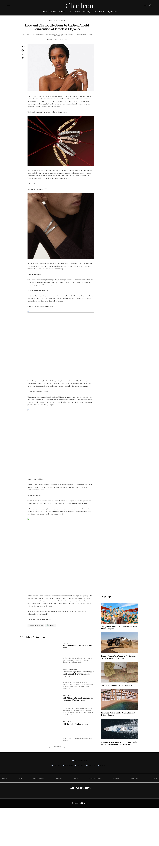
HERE (49, 619)
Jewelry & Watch (54, 20)
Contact (75, 778)
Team (20, 778)
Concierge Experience (95, 778)
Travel (44, 11)
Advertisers (58, 778)
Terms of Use (153, 778)
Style (69, 11)
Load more (57, 746)
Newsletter (116, 778)
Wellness (62, 11)
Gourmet (53, 11)
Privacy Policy (134, 778)
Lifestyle (77, 11)
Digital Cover (112, 11)
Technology (87, 11)
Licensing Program (38, 778)
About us (4, 778)
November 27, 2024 (52, 39)
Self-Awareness (99, 11)
